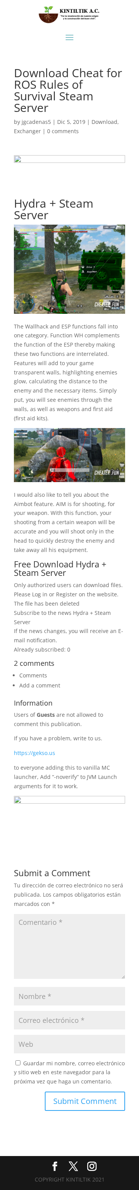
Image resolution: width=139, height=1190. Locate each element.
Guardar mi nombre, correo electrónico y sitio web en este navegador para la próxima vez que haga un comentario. (69, 1072)
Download (104, 121)
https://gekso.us (34, 753)
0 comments (63, 131)
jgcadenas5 (36, 121)
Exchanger (27, 131)
